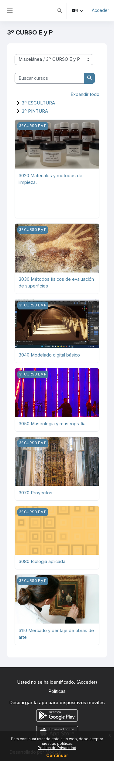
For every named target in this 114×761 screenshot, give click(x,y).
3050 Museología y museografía (52, 423)
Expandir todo (85, 94)
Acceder (100, 10)
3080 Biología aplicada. (43, 561)
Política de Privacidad (57, 747)
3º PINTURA (35, 111)
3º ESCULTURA (38, 103)
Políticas (57, 691)
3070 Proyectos (35, 493)
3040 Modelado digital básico (49, 355)
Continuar (57, 755)
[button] (59, 10)
